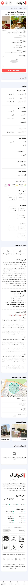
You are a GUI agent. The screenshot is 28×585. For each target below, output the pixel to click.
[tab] (24, 583)
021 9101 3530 (9, 499)
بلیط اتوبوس (21, 516)
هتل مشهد (19, 554)
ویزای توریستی (21, 522)
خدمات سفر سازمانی (9, 513)
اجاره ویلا (20, 8)
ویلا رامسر (23, 554)
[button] (3, 381)
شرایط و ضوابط (17, 568)
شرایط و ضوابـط (5, 504)
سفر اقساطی (10, 518)
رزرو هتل (22, 511)
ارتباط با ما (15, 504)
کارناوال (25, 8)
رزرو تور (22, 520)
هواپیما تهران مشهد (10, 554)
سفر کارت (11, 520)
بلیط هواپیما (21, 513)
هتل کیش (15, 554)
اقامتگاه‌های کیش (14, 8)
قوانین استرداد (10, 516)
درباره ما (22, 504)
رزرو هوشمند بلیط (9, 511)
